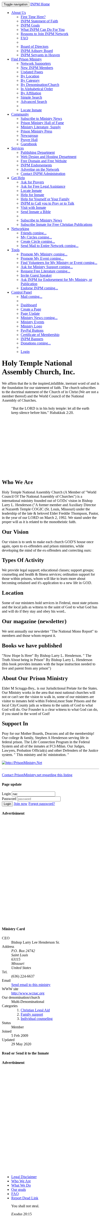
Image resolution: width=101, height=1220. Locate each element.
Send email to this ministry (30, 985)
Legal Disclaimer (24, 1177)
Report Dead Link (24, 1198)
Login (25, 352)
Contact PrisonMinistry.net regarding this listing (37, 775)
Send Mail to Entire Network (49, 246)
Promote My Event (42, 258)
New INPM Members (37, 68)
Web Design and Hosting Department (48, 157)
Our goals (18, 1190)
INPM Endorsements (36, 165)
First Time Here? (33, 17)
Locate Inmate (31, 110)
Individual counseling (37, 1019)
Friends (34, 233)
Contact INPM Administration (43, 174)
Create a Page (31, 309)
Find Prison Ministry (26, 59)
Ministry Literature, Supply (41, 127)
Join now (20, 804)
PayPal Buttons (32, 330)
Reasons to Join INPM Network (44, 34)
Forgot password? (41, 804)
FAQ (24, 38)
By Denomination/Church (40, 85)
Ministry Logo (31, 326)
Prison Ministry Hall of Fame (42, 123)
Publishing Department (38, 152)
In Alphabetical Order (37, 89)
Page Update (30, 313)
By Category (30, 80)
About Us (18, 13)
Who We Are (21, 1181)
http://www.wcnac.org (27, 993)
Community (20, 114)
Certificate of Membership (40, 335)
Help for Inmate (32, 195)
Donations (36, 343)
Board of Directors (34, 46)
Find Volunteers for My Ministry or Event (59, 263)
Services (17, 148)
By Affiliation (31, 93)
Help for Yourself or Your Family (45, 199)
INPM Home (40, 4)
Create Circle (38, 241)
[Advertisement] (50, 446)
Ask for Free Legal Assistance (43, 186)
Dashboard (29, 305)
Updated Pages (32, 72)
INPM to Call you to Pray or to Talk (47, 203)
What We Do (21, 1185)
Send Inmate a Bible (36, 212)
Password (9, 799)
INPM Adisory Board (37, 51)
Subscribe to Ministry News (41, 119)
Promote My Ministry (44, 254)
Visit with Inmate (33, 208)
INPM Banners (32, 339)
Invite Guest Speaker (36, 275)
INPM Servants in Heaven (40, 55)
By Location (30, 76)
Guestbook (29, 144)
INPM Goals (30, 25)
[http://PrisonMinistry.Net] (22, 763)
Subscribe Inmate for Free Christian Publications (56, 224)
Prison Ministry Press (36, 131)
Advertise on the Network (40, 169)
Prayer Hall (29, 140)
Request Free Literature (45, 271)
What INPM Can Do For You (43, 30)
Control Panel (21, 292)
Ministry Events (32, 322)
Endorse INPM (39, 288)
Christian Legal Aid (35, 1010)
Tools (15, 250)
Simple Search (31, 97)
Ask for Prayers (32, 182)
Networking (20, 229)
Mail (31, 297)
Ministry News (39, 318)
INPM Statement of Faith (39, 21)
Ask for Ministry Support (47, 267)
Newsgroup (29, 135)
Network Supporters (36, 63)
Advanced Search (34, 102)
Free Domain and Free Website (44, 161)
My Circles (36, 237)
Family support (32, 1014)
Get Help (18, 178)
